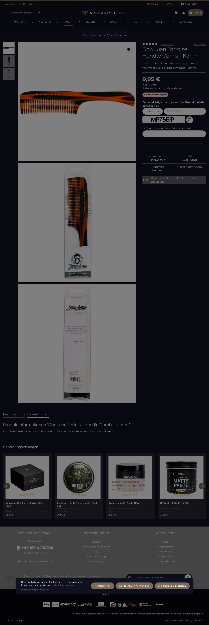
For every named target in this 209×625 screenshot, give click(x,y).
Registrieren (29, 4)
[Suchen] (39, 12)
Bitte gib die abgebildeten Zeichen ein (166, 128)
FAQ (95, 551)
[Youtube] (104, 594)
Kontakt (95, 541)
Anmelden (11, 4)
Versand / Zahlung (182, 620)
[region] (69, 223)
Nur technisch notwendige (134, 585)
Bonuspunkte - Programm (96, 546)
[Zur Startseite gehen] (104, 13)
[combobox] (22, 12)
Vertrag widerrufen (165, 561)
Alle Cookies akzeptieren (172, 585)
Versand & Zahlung (96, 556)
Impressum (165, 556)
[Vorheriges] (7, 486)
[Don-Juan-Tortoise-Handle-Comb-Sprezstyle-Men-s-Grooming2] (77, 343)
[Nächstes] (202, 486)
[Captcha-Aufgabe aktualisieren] (189, 119)
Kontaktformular (44, 561)
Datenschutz (165, 551)
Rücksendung (95, 561)
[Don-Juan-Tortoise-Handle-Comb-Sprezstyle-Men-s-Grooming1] (77, 222)
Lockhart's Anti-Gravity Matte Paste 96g (77, 504)
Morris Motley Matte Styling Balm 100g (25, 504)
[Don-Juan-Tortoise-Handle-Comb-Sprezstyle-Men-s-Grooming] (77, 101)
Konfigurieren (102, 585)
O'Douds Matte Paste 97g (174, 503)
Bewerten (166, 44)
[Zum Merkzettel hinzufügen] (128, 49)
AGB (165, 541)
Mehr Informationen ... (64, 585)
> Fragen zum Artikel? (190, 166)
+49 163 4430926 (37, 547)
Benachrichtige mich (174, 147)
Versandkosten (128, 613)
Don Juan (200, 44)
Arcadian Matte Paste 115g (123, 503)
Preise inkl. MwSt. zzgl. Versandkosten (162, 88)
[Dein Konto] (183, 12)
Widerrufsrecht (165, 546)
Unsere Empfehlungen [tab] (20, 447)
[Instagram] (109, 594)
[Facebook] (100, 594)
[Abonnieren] (188, 577)
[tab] (14, 414)
